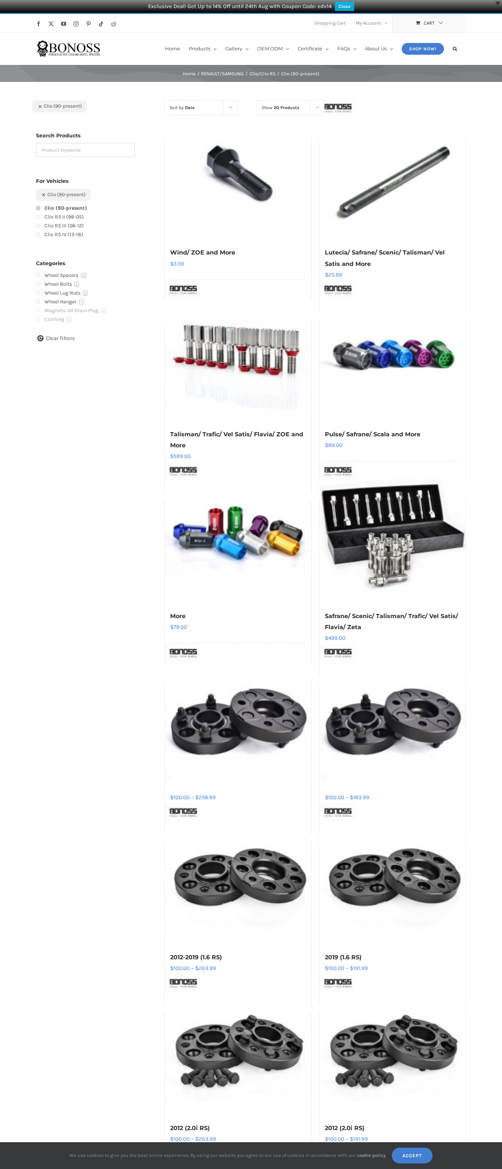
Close (344, 6)
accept (412, 1155)
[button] (455, 48)
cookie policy (371, 1155)
